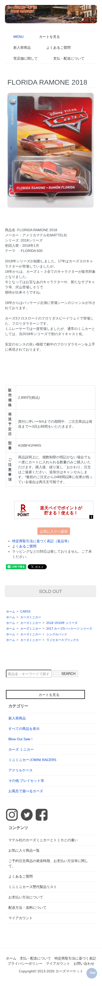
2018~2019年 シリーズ (61, 623)
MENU (18, 37)
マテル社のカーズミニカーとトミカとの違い (43, 840)
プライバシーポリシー (25, 963)
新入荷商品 (22, 47)
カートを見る (49, 37)
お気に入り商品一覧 (24, 850)
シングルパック (56, 634)
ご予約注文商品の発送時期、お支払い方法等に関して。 (48, 863)
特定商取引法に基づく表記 (75, 958)
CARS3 (25, 611)
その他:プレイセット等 (26, 781)
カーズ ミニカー (21, 749)
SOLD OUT (50, 591)
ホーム (10, 611)
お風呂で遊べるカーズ (25, 791)
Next (90, 147)
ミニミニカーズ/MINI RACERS (32, 760)
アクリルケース (20, 770)
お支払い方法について (25, 897)
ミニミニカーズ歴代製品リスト (32, 887)
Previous (11, 147)
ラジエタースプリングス (62, 640)
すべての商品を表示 (24, 729)
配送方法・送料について (27, 908)
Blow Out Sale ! (20, 739)
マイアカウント (20, 918)
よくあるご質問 (58, 47)
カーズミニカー (30, 617)
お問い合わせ (84, 963)
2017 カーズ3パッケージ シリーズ (69, 628)
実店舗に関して (25, 58)
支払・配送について (68, 58)
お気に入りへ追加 (54, 531)
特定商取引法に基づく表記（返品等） (41, 541)
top (93, 972)
